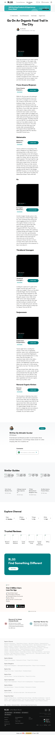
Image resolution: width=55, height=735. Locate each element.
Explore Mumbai (8, 658)
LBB (5, 705)
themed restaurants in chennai (27, 649)
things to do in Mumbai (9, 660)
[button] (45, 2)
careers (6, 719)
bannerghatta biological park (24, 665)
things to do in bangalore (10, 665)
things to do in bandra (32, 660)
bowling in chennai (14, 647)
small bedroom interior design (24, 697)
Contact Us (6, 721)
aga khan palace (8, 676)
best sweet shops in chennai (17, 653)
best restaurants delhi (31, 692)
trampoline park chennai (15, 644)
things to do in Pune (30, 676)
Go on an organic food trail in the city (29, 705)
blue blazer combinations (38, 697)
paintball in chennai (14, 651)
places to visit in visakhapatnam (25, 681)
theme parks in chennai (21, 643)
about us (6, 717)
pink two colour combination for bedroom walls (33, 699)
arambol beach (18, 670)
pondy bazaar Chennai (27, 644)
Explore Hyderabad (9, 679)
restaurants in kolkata (31, 687)
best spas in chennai (33, 643)
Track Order (17, 721)
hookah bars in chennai (25, 651)
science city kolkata (19, 687)
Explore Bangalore (9, 663)
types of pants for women (41, 700)
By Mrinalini (23, 28)
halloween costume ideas (18, 700)
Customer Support (19, 723)
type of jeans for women (15, 699)
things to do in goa (9, 670)
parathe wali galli (8, 692)
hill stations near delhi (19, 692)
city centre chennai (14, 649)
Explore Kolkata (8, 685)
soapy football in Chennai (29, 650)
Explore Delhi (7, 690)
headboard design (29, 700)
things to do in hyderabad (10, 681)
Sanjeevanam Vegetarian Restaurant (21, 54)
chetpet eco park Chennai (20, 646)
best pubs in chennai (37, 651)
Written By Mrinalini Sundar (21, 433)
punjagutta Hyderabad (39, 681)
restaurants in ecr (32, 646)
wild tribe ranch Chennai (15, 650)
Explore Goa (7, 669)
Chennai (8, 705)
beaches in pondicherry (9, 643)
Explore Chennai (8, 641)
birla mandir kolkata (8, 687)
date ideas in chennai (41, 653)
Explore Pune (7, 674)
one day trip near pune (18, 676)
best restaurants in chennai (40, 644)
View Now (13, 568)
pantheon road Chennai (25, 647)
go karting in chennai (37, 647)
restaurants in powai (21, 660)
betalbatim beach (27, 670)
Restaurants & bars (16, 705)
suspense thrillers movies (10, 697)
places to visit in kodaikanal (38, 665)
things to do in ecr (30, 653)
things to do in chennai (20, 654)
